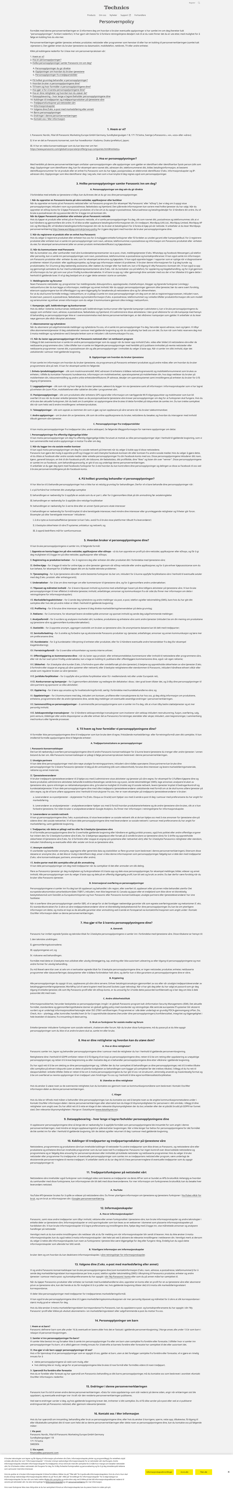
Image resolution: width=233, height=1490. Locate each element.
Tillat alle (203, 1472)
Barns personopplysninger (47, 112)
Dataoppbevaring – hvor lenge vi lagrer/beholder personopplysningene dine (71, 96)
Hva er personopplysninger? (46, 59)
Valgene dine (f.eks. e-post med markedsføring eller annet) (64, 109)
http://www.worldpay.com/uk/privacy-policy (75, 229)
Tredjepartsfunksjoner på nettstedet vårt (55, 102)
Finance (34, 1452)
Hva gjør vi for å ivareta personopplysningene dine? (58, 89)
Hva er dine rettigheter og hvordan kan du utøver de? (59, 93)
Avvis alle (184, 1472)
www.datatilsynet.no (106, 1109)
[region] (116, 1472)
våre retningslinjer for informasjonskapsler (123, 1254)
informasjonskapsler (54, 1482)
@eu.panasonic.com (48, 1452)
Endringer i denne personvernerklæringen (55, 115)
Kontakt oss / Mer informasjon (49, 118)
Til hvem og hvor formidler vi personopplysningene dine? (61, 86)
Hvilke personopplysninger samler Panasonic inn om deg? (62, 62)
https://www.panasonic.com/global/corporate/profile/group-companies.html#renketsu (74, 149)
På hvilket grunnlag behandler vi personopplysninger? (60, 80)
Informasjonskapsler (44, 105)
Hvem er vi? (38, 56)
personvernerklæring (76, 1482)
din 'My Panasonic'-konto (118, 1276)
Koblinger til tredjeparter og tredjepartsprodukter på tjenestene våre (69, 99)
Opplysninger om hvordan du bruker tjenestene (59, 71)
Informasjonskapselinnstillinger (159, 1472)
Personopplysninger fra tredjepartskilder (56, 74)
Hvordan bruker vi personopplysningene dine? (56, 83)
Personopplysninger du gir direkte (53, 68)
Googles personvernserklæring (88, 1198)
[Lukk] (229, 1472)
